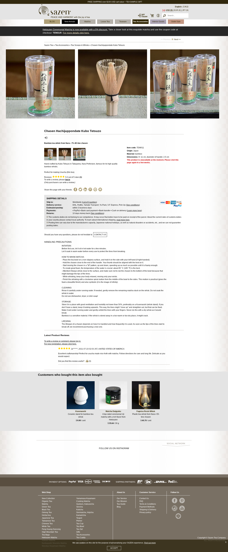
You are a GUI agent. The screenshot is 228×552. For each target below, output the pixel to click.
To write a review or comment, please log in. (62, 341)
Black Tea (46, 510)
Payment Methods (147, 507)
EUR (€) (177, 10)
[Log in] (142, 15)
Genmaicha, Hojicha (85, 512)
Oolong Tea (47, 512)
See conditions (133, 205)
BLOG (52, 21)
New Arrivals (70, 21)
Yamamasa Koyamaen (85, 498)
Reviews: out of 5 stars (63, 177)
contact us (100, 235)
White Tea (46, 526)
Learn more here (134, 210)
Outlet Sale (176, 21)
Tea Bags (46, 535)
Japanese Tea (48, 518)
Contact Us (144, 498)
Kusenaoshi (80, 411)
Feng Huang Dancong (51, 529)
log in (67, 180)
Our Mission (122, 501)
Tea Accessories (140, 21)
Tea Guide (121, 504)
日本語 (185, 7)
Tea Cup (79, 523)
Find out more (150, 543)
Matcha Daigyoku (113, 411)
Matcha (87, 21)
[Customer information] (158, 15)
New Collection (48, 498)
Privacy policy (145, 512)
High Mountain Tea (50, 532)
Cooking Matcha (83, 501)
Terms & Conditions (147, 504)
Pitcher (79, 521)
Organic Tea (47, 501)
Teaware (123, 21)
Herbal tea (46, 515)
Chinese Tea (47, 523)
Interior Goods (158, 21)
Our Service (122, 498)
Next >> (177, 39)
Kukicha (79, 510)
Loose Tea (105, 21)
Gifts (78, 532)
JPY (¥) (185, 10)
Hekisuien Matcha (49, 537)
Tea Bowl (80, 526)
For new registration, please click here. (60, 344)
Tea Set (79, 529)
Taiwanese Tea (48, 521)
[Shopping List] (152, 15)
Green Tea (46, 507)
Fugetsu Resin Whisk (145, 411)
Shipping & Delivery (147, 510)
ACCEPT (114, 548)
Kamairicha (81, 515)
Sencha (79, 507)
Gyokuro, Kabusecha (85, 504)
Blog (119, 507)
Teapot (79, 518)
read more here (123, 220)
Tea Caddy (80, 537)
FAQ (141, 501)
